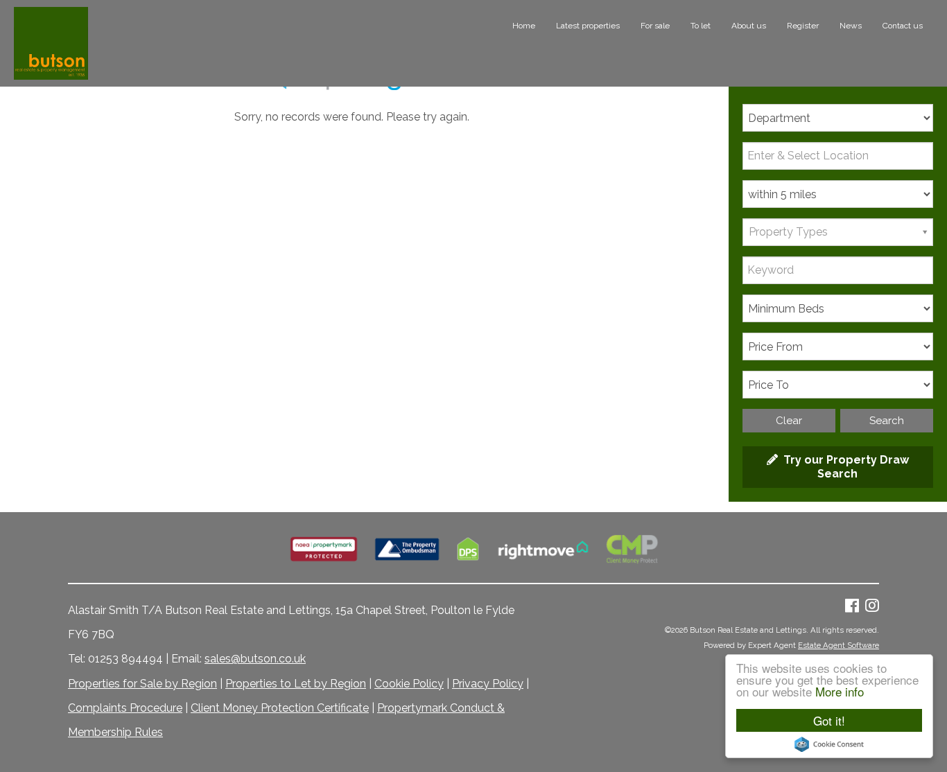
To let (700, 25)
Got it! (829, 720)
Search (886, 420)
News (851, 25)
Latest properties (588, 25)
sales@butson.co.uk (255, 658)
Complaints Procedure (125, 707)
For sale (655, 25)
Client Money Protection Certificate (280, 707)
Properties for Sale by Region (142, 683)
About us (748, 25)
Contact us (903, 25)
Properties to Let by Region (295, 683)
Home (523, 25)
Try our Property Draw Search (843, 466)
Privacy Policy (487, 683)
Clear (789, 420)
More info (839, 691)
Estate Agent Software (838, 645)
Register (803, 25)
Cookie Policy (409, 683)
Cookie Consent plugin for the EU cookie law (829, 744)
